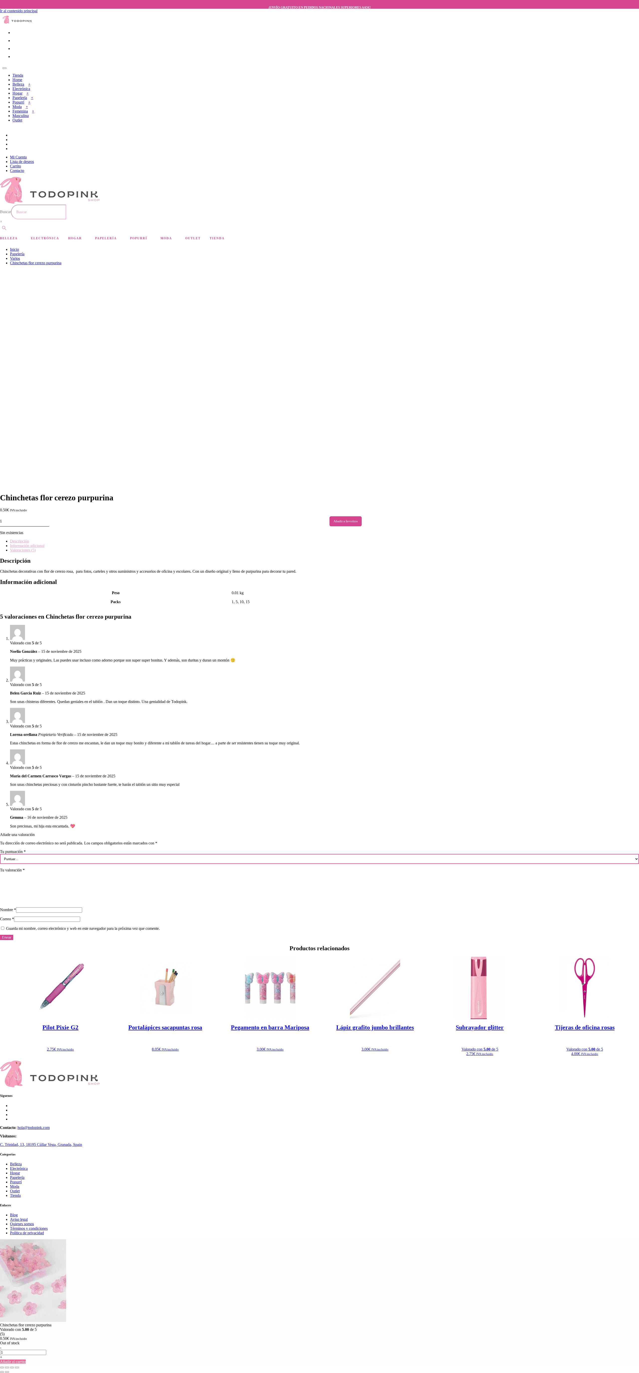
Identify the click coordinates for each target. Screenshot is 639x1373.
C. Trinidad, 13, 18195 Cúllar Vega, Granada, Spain (41, 1144)
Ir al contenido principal (18, 11)
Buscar (5, 212)
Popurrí (18, 102)
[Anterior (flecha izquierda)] (2, 1372)
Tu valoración (12, 870)
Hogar (17, 93)
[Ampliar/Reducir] (2, 1367)
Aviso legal (19, 1219)
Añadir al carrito (13, 1362)
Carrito (15, 166)
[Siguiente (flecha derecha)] (7, 1372)
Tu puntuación (13, 851)
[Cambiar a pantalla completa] (7, 1367)
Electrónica (21, 89)
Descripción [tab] (19, 541)
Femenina (20, 111)
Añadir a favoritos (345, 521)
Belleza (18, 84)
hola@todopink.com (33, 1127)
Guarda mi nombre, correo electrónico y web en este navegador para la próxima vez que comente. (83, 928)
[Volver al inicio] (17, 22)
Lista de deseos (22, 161)
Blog (14, 1215)
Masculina (20, 116)
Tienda (17, 75)
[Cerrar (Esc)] (17, 1367)
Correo (7, 919)
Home (17, 80)
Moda (17, 107)
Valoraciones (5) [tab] (23, 550)
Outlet (17, 120)
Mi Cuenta (18, 157)
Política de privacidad (27, 1233)
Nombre (8, 910)
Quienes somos (22, 1224)
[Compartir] (12, 1367)
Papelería (19, 98)
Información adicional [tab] (27, 546)
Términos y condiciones (29, 1228)
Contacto (17, 170)
